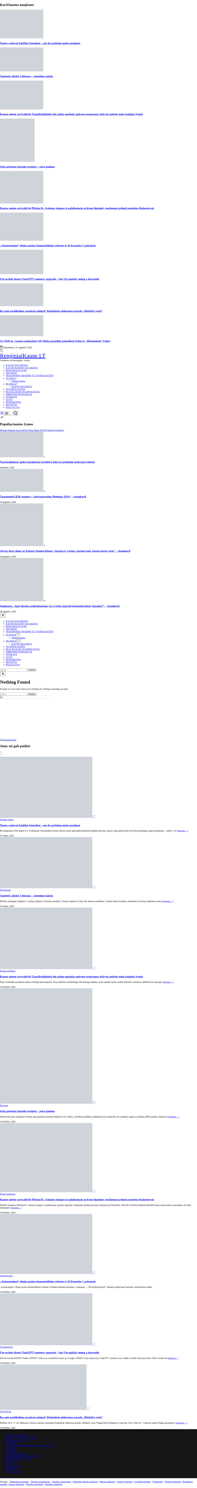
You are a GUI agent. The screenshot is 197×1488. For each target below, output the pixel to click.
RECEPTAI (11, 405)
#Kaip (37, 430)
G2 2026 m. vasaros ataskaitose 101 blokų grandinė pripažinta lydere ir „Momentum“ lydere (55, 341)
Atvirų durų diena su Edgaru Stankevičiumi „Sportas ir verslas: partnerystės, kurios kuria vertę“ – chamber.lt (65, 550)
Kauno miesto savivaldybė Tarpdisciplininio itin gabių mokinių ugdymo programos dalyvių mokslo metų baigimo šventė (71, 114)
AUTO (9, 399)
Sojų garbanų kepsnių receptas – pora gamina (27, 166)
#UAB (43, 430)
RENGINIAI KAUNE (16, 370)
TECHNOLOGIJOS (15, 389)
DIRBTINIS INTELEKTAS (19, 394)
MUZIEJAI (11, 384)
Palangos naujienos (53, 1484)
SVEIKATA (11, 397)
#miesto (12, 430)
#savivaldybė (22, 430)
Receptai (4, 1105)
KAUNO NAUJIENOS (17, 365)
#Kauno (4, 430)
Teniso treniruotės (173, 1482)
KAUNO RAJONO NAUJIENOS (22, 368)
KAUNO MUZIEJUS (22, 386)
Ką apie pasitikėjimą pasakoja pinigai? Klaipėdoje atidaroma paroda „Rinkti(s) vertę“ (51, 311)
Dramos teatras (18, 381)
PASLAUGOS (13, 407)
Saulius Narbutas (124, 1482)
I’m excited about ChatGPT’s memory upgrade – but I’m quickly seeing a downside (49, 278)
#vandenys (59, 430)
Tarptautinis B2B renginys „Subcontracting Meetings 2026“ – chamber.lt (43, 496)
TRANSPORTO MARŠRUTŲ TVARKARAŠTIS (29, 375)
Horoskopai (5, 890)
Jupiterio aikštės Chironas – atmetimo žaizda (26, 76)
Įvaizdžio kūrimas (142, 1482)
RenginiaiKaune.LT (22, 355)
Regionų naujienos (34, 1484)
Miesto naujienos (107, 1482)
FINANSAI (11, 373)
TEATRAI (11, 378)
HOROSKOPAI (13, 402)
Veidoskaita (157, 1482)
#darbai (50, 430)
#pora (31, 430)
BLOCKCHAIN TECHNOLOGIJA (23, 392)
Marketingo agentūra (19, 1482)
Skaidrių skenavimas (61, 1482)
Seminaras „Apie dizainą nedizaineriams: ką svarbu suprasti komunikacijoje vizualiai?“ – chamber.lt (60, 606)
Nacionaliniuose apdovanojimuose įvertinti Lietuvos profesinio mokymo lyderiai (47, 462)
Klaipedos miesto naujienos (85, 1482)
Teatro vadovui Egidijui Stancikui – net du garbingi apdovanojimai (40, 43)
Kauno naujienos (7, 971)
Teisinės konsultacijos (40, 1482)
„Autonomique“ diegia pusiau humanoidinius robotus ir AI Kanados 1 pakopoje (48, 245)
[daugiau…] (182, 831)
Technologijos (6, 1276)
